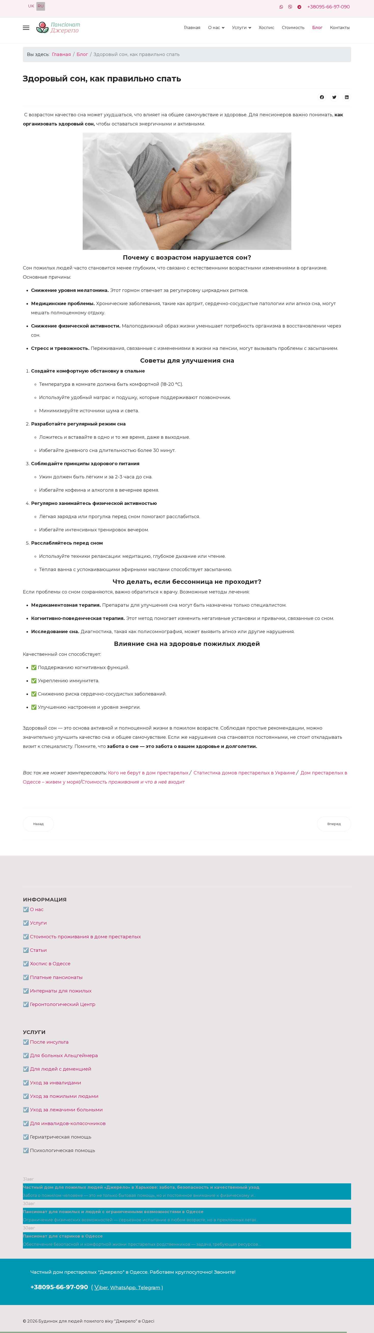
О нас (214, 27)
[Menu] (26, 28)
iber (103, 1288)
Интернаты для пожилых (61, 991)
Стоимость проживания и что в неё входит (133, 782)
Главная (192, 27)
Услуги (239, 27)
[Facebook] (322, 97)
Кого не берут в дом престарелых (148, 773)
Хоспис (266, 27)
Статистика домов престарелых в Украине (245, 773)
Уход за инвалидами (55, 1083)
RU (41, 6)
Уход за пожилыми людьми (64, 1096)
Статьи (38, 950)
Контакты (340, 27)
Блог (317, 27)
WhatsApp (123, 1288)
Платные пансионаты (56, 977)
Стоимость (293, 27)
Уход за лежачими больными (66, 1110)
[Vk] (290, 7)
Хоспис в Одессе (50, 964)
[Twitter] (334, 97)
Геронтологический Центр (62, 1004)
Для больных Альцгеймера (64, 1055)
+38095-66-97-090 (328, 7)
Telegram (149, 1288)
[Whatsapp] (281, 7)
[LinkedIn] (346, 97)
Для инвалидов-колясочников (68, 1123)
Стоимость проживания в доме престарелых (85, 937)
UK (31, 6)
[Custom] (299, 7)
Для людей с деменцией (60, 1069)
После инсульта (49, 1042)
